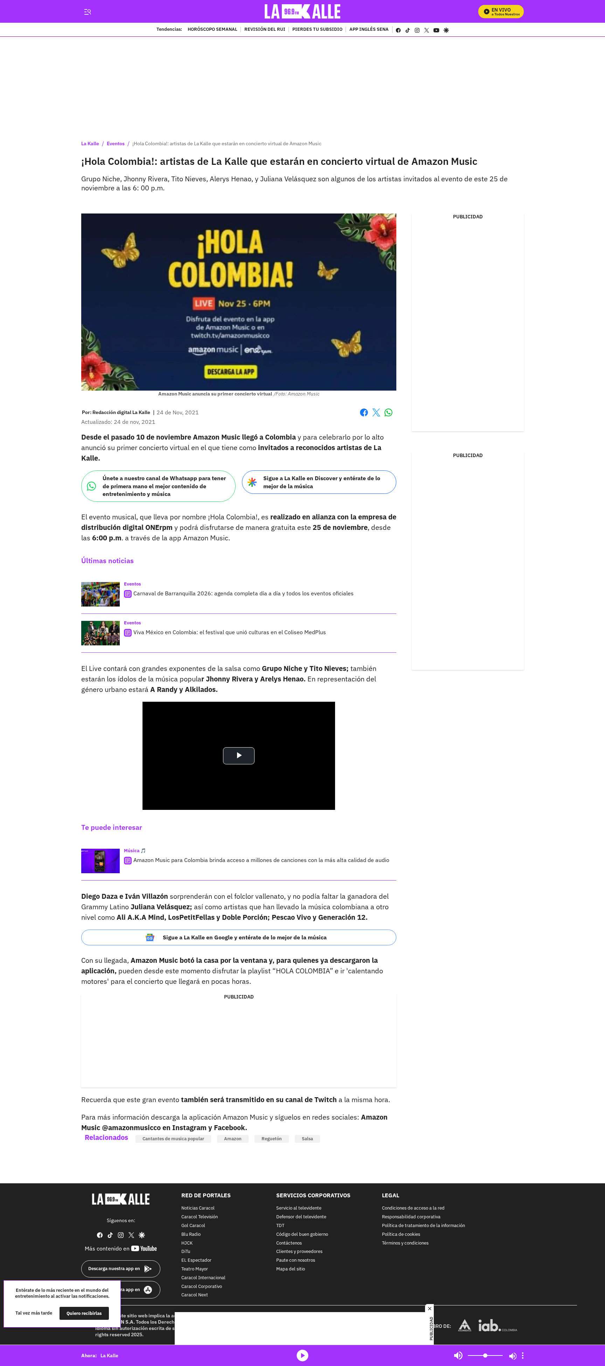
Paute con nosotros (295, 1260)
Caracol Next (194, 1295)
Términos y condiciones (405, 1243)
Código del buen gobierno (302, 1234)
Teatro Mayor (194, 1269)
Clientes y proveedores (299, 1252)
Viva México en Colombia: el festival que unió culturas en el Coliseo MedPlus (229, 632)
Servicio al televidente (298, 1208)
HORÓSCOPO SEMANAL (212, 30)
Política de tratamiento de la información (423, 1226)
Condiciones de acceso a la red (413, 1208)
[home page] (303, 11)
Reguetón (272, 1139)
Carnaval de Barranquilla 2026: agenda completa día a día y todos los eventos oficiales (243, 593)
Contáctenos (289, 1243)
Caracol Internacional (203, 1278)
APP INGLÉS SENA (369, 30)
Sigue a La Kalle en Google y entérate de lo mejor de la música (245, 937)
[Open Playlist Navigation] (523, 1355)
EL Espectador (196, 1260)
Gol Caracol (193, 1226)
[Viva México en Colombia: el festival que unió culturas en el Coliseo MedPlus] (100, 633)
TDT (280, 1226)
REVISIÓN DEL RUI (264, 30)
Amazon (233, 1139)
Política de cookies (401, 1234)
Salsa (307, 1139)
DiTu (185, 1252)
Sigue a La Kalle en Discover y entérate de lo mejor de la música (321, 482)
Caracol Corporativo (201, 1286)
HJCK (187, 1243)
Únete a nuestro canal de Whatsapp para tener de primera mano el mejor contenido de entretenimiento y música (164, 486)
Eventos (116, 143)
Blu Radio (191, 1234)
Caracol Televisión (199, 1217)
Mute (458, 1355)
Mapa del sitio (290, 1269)
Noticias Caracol (198, 1208)
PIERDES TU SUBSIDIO (317, 30)
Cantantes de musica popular (173, 1139)
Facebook (364, 416)
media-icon (302, 1355)
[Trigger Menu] (87, 11)
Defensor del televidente (301, 1217)
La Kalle (90, 143)
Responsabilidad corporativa (411, 1217)
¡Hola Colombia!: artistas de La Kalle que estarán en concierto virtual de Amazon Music (226, 143)
